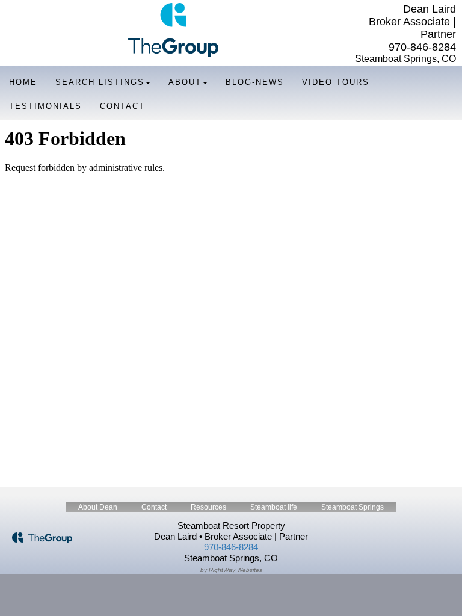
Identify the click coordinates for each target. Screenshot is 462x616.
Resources (208, 507)
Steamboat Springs (352, 507)
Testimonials (45, 106)
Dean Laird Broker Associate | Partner (412, 21)
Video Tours (335, 82)
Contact (122, 106)
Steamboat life (273, 507)
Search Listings (99, 82)
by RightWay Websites (231, 570)
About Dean (97, 507)
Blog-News (255, 82)
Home (23, 82)
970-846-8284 (422, 47)
